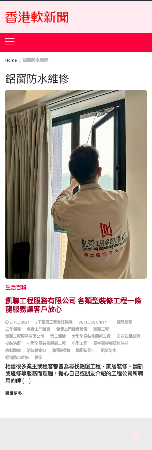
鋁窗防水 (108, 350)
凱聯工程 (101, 329)
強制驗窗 (13, 350)
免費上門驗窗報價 (71, 329)
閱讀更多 (13, 393)
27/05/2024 (19, 322)
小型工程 (79, 343)
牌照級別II (61, 350)
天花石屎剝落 (128, 336)
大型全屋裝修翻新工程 (91, 336)
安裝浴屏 (13, 343)
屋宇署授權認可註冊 (110, 343)
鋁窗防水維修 (17, 357)
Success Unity (92, 322)
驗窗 (38, 357)
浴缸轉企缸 (36, 350)
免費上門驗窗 (38, 329)
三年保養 (13, 329)
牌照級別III (85, 350)
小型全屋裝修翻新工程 (46, 343)
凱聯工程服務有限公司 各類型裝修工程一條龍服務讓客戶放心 (73, 305)
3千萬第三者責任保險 (53, 322)
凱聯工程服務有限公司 (24, 336)
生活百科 (16, 287)
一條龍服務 (122, 322)
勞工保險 (58, 336)
